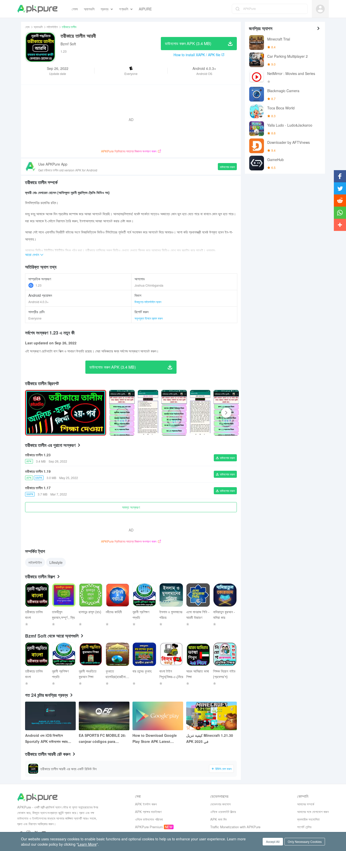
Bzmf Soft (68, 43)
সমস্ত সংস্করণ (131, 507)
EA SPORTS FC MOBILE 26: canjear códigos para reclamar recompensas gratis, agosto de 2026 (102, 738)
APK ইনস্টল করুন (146, 804)
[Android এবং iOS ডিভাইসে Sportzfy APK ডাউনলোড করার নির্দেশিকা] (50, 716)
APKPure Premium (149, 826)
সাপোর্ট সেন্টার (304, 826)
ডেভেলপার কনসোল (220, 804)
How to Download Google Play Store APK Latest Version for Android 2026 (154, 738)
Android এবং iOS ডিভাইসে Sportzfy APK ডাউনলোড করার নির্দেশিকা (46, 738)
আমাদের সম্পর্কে (305, 804)
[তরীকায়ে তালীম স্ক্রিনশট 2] (174, 413)
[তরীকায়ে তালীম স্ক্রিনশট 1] (148, 413)
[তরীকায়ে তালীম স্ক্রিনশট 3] (200, 413)
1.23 (38, 285)
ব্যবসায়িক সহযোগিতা (308, 819)
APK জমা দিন (218, 819)
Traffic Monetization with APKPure (235, 826)
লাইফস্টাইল (52, 27)
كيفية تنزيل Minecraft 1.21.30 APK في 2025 (209, 738)
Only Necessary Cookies (305, 841)
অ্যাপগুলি (38, 27)
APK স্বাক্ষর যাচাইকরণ (148, 811)
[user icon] (320, 9)
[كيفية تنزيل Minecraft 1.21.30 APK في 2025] (211, 716)
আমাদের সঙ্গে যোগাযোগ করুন (313, 811)
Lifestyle (56, 562)
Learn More (87, 844)
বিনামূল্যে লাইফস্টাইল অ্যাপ (147, 302)
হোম (27, 27)
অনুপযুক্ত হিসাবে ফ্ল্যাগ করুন (148, 318)
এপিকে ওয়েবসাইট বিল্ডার (223, 811)
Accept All (273, 841)
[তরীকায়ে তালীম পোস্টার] (122, 413)
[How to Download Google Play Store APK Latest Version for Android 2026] (157, 716)
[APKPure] (37, 9)
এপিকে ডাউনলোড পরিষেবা (149, 819)
